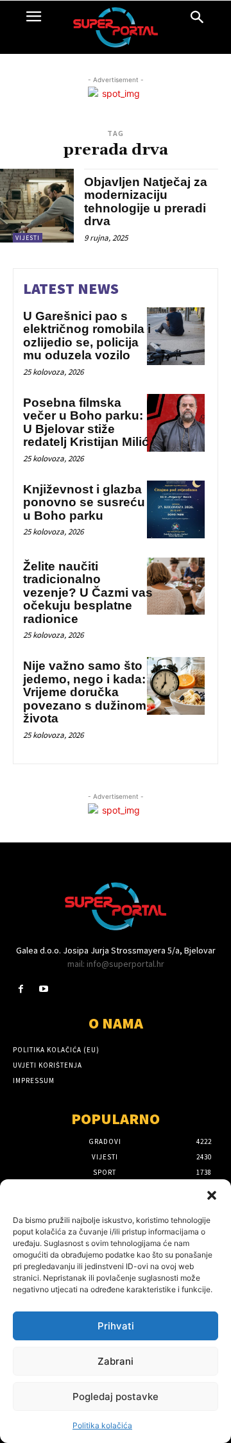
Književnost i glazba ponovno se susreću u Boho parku (84, 502)
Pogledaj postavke (115, 1396)
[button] (211, 1195)
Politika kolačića (102, 1425)
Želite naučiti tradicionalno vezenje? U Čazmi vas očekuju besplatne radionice (88, 592)
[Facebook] (21, 989)
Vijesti (27, 238)
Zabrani (115, 1361)
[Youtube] (43, 989)
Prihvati (116, 1326)
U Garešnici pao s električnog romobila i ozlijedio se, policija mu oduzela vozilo (87, 336)
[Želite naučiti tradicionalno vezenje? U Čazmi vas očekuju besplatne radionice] (176, 586)
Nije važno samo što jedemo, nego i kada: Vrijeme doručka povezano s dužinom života (84, 692)
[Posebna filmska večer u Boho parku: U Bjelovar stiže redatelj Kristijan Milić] (176, 423)
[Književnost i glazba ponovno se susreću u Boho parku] (176, 509)
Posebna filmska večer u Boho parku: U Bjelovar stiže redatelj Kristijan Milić (86, 422)
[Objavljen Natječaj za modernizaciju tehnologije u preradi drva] (37, 206)
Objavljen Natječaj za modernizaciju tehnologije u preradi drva (145, 201)
